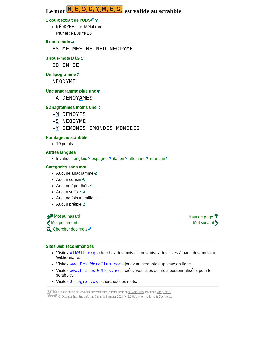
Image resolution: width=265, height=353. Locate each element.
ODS (86, 20)
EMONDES (101, 128)
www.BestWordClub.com (95, 264)
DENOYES (74, 114)
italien (118, 158)
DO (55, 65)
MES (77, 48)
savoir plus (136, 292)
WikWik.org (82, 252)
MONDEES (128, 128)
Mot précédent (63, 222)
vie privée (164, 292)
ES (55, 48)
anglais (80, 158)
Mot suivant (204, 222)
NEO (101, 48)
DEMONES (74, 128)
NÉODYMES (81, 33)
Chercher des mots (69, 229)
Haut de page (201, 217)
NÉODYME (65, 26)
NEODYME (121, 48)
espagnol (100, 158)
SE (75, 65)
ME (65, 48)
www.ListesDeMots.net (95, 270)
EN (65, 65)
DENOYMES (77, 98)
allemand (137, 158)
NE (89, 48)
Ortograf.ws (84, 281)
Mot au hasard (66, 216)
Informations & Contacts (154, 296)
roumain (157, 158)
